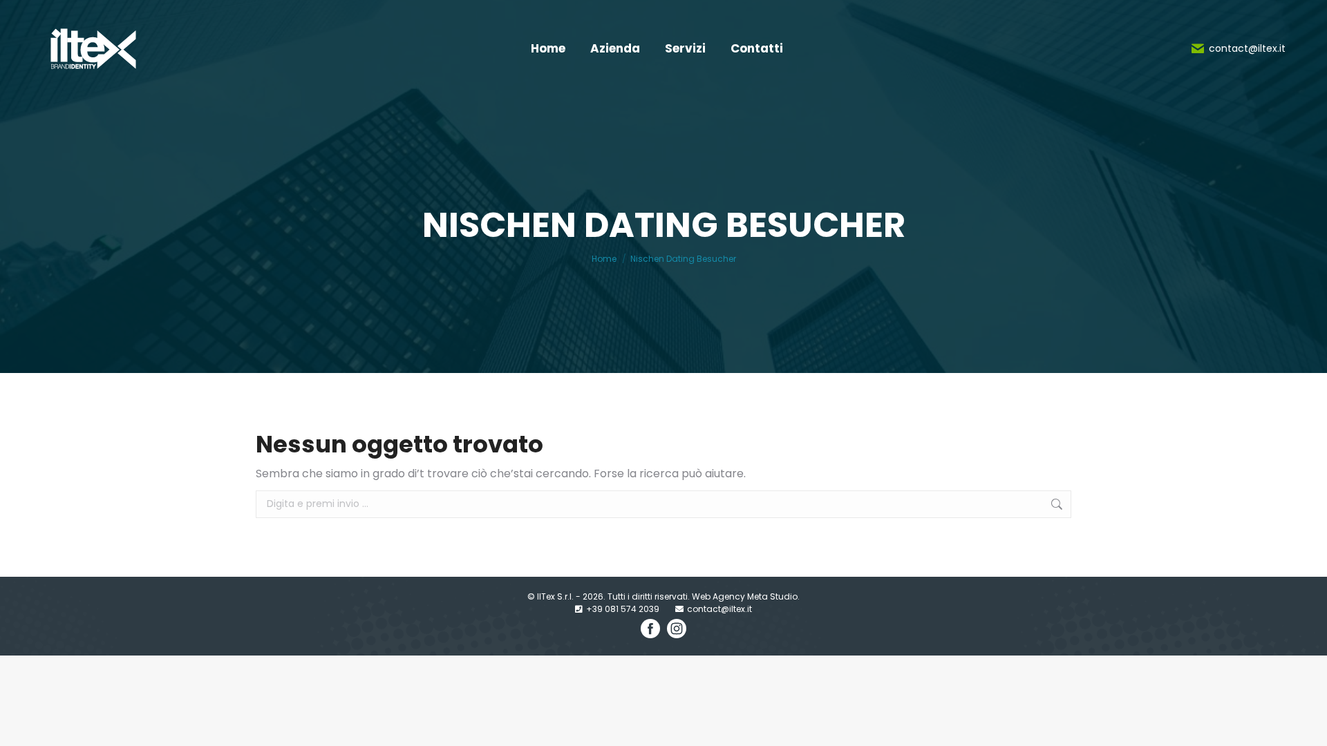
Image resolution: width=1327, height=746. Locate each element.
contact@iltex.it (1247, 48)
